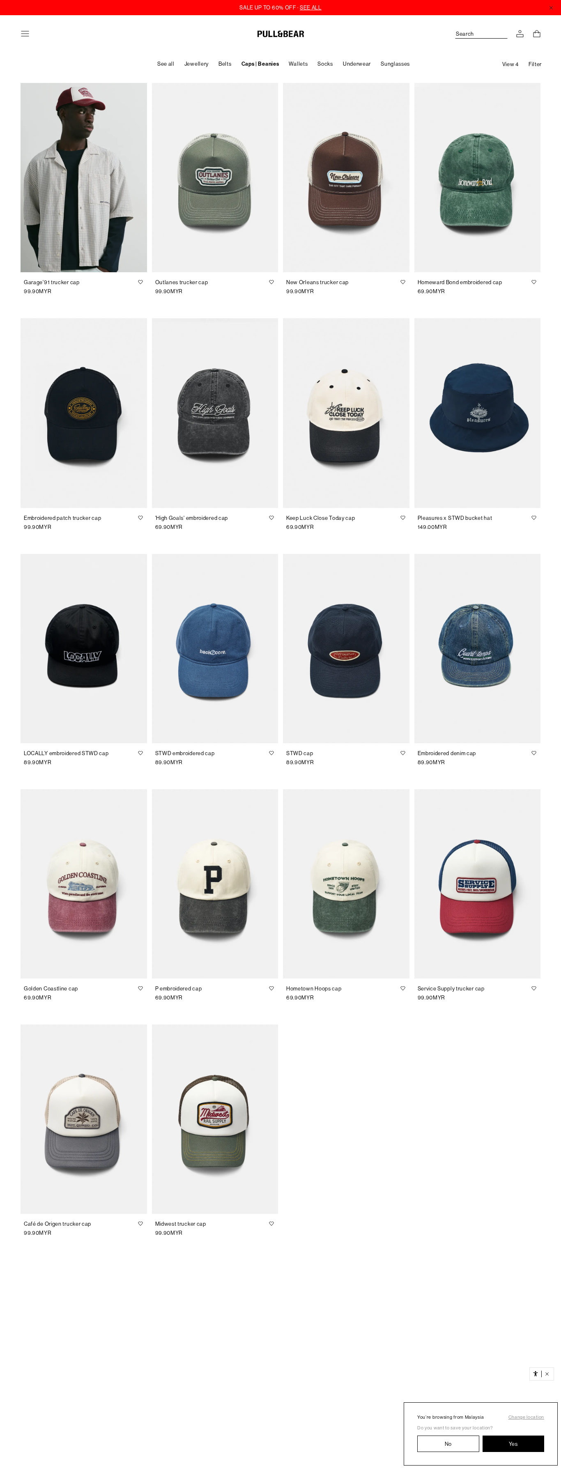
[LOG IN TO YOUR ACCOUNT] (520, 33)
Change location (526, 1417)
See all (166, 64)
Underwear (357, 64)
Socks (325, 64)
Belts (225, 64)
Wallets (298, 64)
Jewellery (196, 64)
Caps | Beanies (260, 64)
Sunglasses (395, 64)
